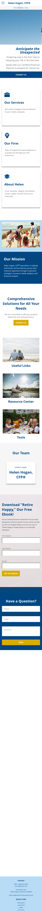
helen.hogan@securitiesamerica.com (21, 895)
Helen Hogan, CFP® (21, 474)
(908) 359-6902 (23, 884)
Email (4, 561)
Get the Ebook (11, 573)
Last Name (6, 548)
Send (21, 642)
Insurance (21, 910)
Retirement (21, 903)
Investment (21, 905)
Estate (21, 907)
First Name (6, 536)
